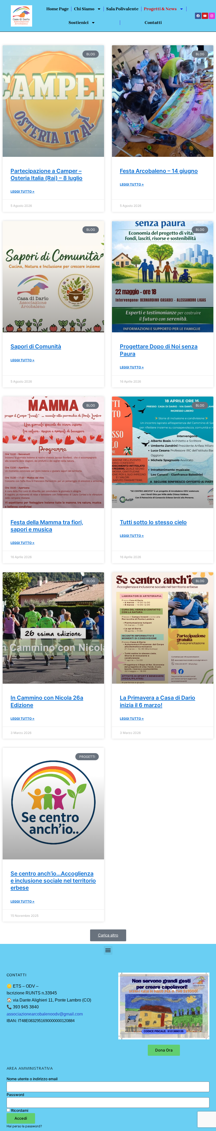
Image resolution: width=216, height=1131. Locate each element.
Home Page (57, 8)
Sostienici (78, 22)
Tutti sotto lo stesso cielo (153, 522)
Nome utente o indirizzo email (32, 1079)
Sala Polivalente (122, 8)
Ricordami (19, 1110)
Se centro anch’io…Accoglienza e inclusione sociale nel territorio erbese (53, 880)
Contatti (153, 22)
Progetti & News (160, 8)
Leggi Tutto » (23, 191)
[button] (108, 935)
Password (15, 1094)
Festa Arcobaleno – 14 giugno (159, 171)
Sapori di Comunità (36, 346)
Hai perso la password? (24, 1126)
